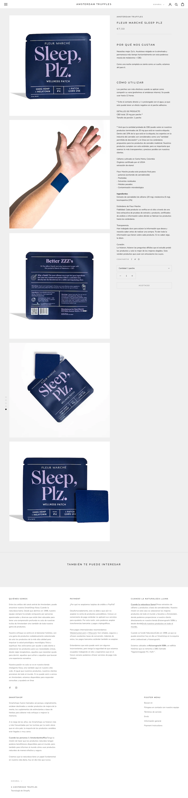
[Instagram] (16, 687)
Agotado (144, 285)
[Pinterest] (139, 259)
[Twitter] (135, 259)
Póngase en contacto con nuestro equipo (161, 707)
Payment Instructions (153, 725)
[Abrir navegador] (5, 4)
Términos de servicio (152, 712)
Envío (146, 716)
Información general (152, 721)
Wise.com (92, 633)
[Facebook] (131, 259)
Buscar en (148, 703)
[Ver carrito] (182, 4)
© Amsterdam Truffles (24, 787)
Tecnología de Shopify (20, 790)
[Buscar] (176, 4)
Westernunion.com (78, 633)
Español (157, 4)
